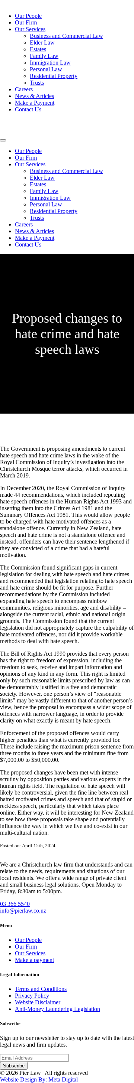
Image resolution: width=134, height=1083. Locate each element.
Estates (38, 49)
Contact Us (28, 109)
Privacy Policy (32, 995)
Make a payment (34, 960)
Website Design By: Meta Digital (39, 1079)
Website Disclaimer (37, 1002)
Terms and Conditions (41, 989)
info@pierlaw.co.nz (23, 910)
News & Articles (34, 96)
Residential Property (53, 76)
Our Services (30, 29)
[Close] (3, 140)
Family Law (44, 56)
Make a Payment (34, 103)
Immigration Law (50, 62)
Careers (24, 89)
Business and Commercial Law (66, 36)
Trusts (37, 82)
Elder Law (42, 42)
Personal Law (46, 69)
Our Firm (26, 22)
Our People (28, 16)
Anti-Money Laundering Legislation (57, 1009)
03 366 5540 (15, 904)
